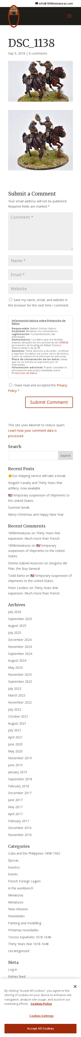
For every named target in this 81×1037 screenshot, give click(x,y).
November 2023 (20, 674)
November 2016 (20, 835)
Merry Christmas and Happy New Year (36, 514)
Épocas (13, 860)
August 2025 (17, 625)
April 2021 (15, 737)
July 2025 (14, 632)
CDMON (63, 342)
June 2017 (15, 800)
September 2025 (20, 619)
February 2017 (18, 821)
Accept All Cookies (40, 1028)
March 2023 (16, 695)
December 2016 (20, 828)
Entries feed (16, 976)
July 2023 (14, 688)
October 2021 (18, 716)
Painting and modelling (24, 923)
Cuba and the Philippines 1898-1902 (34, 853)
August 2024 (17, 660)
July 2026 (14, 612)
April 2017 (15, 814)
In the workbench (20, 888)
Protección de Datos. (25, 373)
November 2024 (20, 646)
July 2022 (14, 709)
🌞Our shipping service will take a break (36, 476)
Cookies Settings (41, 1016)
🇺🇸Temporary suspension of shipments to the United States (36, 550)
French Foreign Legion (24, 881)
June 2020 (15, 744)
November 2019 (20, 758)
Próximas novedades (23, 930)
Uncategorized (18, 951)
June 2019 (15, 765)
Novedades (16, 916)
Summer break (18, 507)
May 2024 (15, 667)
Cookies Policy (41, 1004)
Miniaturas (15, 895)
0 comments (38, 53)
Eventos (14, 867)
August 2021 (17, 723)
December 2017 (20, 793)
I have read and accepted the (37, 388)
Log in (12, 969)
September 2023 (20, 681)
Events (13, 874)
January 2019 (17, 772)
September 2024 (20, 653)
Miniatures (15, 902)
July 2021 (14, 730)
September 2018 (20, 779)
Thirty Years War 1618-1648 (28, 944)
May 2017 (15, 807)
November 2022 (20, 702)
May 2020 (15, 751)
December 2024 (20, 639)
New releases (18, 909)
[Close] (75, 986)
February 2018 (18, 786)
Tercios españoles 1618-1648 (29, 937)
